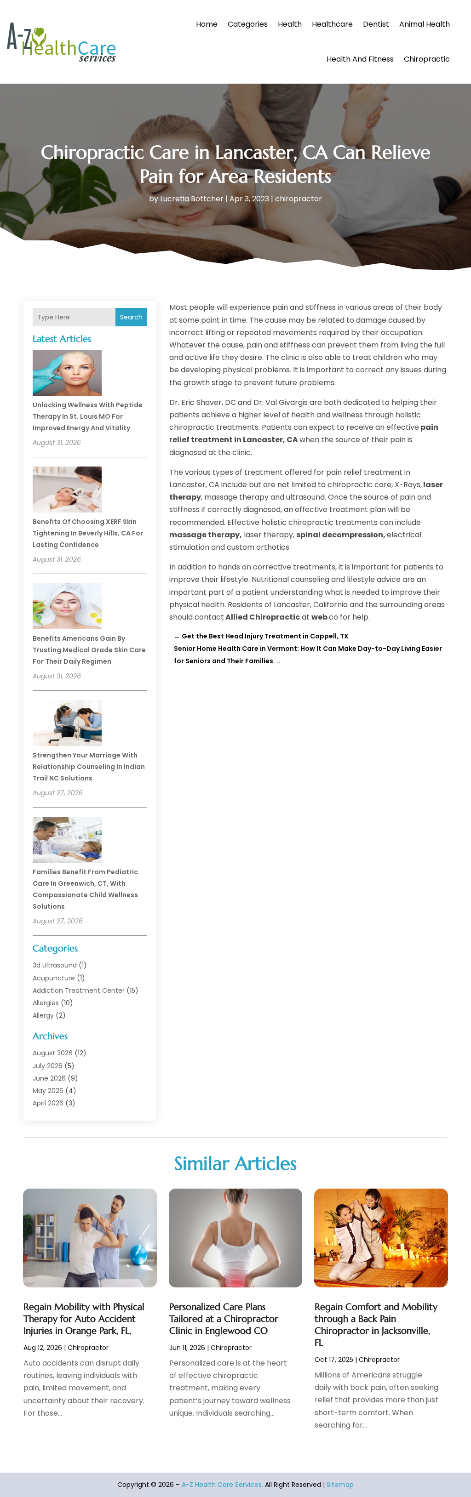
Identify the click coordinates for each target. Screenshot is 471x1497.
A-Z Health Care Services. (222, 1484)
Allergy (43, 1015)
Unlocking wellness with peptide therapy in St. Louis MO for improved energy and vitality (88, 416)
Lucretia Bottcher (192, 199)
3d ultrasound (55, 965)
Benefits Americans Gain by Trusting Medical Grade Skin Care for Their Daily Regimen (89, 650)
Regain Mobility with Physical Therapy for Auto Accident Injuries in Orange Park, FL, (83, 1319)
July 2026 (48, 1065)
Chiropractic (427, 59)
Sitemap (340, 1484)
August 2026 (53, 1053)
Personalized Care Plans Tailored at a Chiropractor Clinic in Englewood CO (223, 1319)
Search (131, 317)
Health (290, 24)
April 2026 (48, 1103)
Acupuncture (54, 978)
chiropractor (298, 199)
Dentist (376, 24)
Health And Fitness (360, 59)
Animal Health (424, 24)
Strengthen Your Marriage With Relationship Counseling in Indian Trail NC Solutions (89, 767)
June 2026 (49, 1078)
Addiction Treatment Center (79, 990)
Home (207, 24)
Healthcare (332, 24)
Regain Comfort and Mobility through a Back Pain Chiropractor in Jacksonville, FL (376, 1325)
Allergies (46, 1002)
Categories (248, 24)
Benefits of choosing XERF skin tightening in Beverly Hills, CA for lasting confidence (88, 533)
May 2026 (48, 1090)
